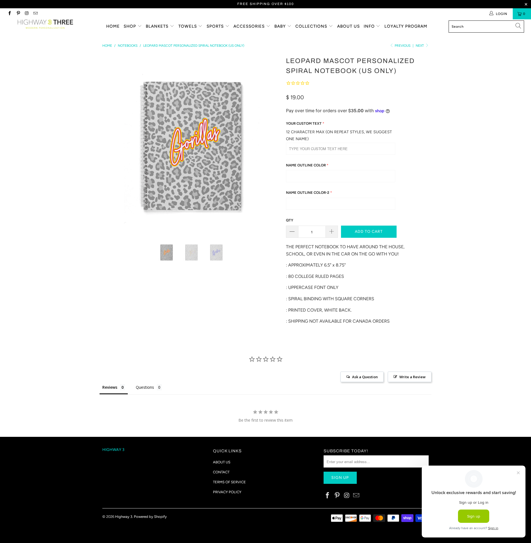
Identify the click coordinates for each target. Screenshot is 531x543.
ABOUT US (221, 462)
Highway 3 (123, 517)
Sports (216, 26)
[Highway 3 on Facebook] (9, 14)
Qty (289, 220)
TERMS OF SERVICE (229, 482)
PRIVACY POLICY (227, 492)
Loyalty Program (405, 26)
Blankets (158, 26)
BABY (280, 26)
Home (113, 26)
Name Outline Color (306, 165)
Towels (188, 26)
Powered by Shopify (150, 517)
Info (370, 26)
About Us (348, 26)
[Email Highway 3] (35, 14)
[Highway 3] (45, 24)
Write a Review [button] (412, 376)
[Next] (271, 144)
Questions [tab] (145, 387)
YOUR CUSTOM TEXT (304, 123)
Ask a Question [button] (365, 376)
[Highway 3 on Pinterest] (17, 14)
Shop (130, 26)
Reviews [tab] (109, 387)
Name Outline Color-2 (307, 192)
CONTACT (221, 472)
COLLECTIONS (312, 26)
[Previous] (112, 144)
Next (420, 46)
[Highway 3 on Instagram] (26, 14)
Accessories (249, 26)
